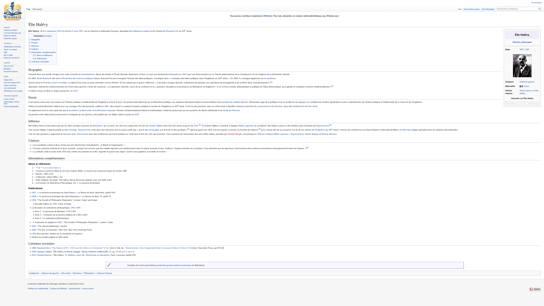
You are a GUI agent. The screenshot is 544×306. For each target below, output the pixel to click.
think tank (406, 130)
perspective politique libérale (235, 102)
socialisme (271, 78)
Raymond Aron (323, 126)
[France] (521, 86)
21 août (74, 31)
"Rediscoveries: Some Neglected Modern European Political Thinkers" (156, 248)
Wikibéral (268, 16)
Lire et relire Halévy (51, 168)
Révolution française (106, 110)
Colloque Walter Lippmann (277, 134)
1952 (55, 204)
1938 (131, 134)
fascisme (279, 106)
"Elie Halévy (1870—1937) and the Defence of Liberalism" (78, 248)
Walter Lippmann (246, 126)
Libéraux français (104, 273)
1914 (196, 126)
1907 (34, 192)
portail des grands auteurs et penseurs (174, 265)
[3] (330, 125)
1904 (78, 208)
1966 (34, 230)
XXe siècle (312, 106)
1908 (34, 196)
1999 (34, 251)
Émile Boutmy (43, 78)
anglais (146, 31)
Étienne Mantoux (329, 134)
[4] (188, 129)
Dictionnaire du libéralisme (98, 255)
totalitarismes (299, 106)
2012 (34, 255)
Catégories (34, 273)
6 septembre (51, 31)
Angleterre (320, 130)
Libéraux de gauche (50, 273)
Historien (517, 42)
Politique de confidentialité (38, 289)
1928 (34, 200)
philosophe (527, 42)
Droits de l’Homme (231, 110)
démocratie (87, 110)
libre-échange (71, 130)
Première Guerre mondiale (55, 82)
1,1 (42, 167)
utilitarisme (138, 31)
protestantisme (88, 74)
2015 (136, 114)
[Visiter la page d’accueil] (12, 11)
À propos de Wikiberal (58, 289)
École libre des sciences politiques (78, 78)
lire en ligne (127, 252)
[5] (259, 129)
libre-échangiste (152, 130)
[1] (271, 82)
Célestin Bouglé (235, 134)
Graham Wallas (156, 126)
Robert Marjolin (312, 134)
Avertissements (74, 289)
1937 (527, 50)
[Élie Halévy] (522, 66)
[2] (200, 125)
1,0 (37, 167)
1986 (34, 248)
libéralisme (97, 126)
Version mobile (88, 289)
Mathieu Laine (74, 255)
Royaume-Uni (172, 31)
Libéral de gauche (527, 82)
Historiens (77, 273)
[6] (307, 147)
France (526, 86)
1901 (184, 74)
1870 (522, 50)
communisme (263, 106)
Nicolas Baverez (44, 255)
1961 (34, 226)
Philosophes (89, 273)
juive (62, 74)
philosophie (173, 74)
